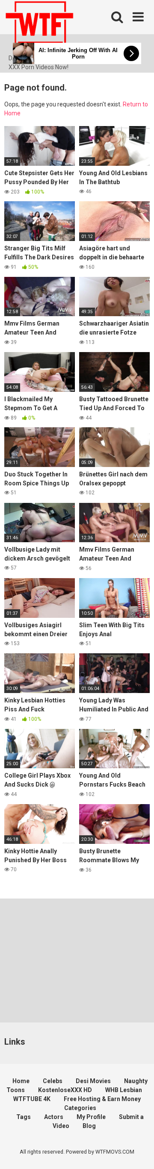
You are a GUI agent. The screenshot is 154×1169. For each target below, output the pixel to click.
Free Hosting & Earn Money (102, 1099)
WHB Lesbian (123, 1090)
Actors (53, 1116)
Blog (89, 1125)
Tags (23, 1116)
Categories (80, 1107)
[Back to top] (138, 1151)
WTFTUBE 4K (31, 1099)
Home (21, 1081)
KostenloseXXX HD (65, 1090)
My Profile (91, 1116)
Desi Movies (93, 1081)
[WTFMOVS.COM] (39, 27)
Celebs (52, 1081)
